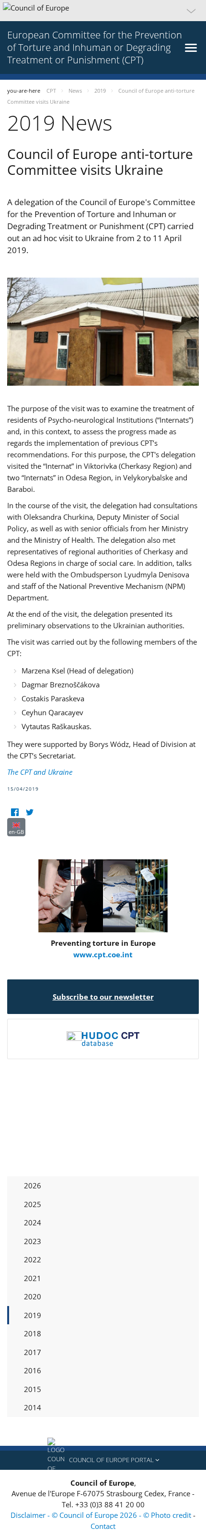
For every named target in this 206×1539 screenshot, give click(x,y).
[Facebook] (14, 812)
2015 (32, 1389)
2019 (32, 1315)
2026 (32, 1185)
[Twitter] (29, 812)
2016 (32, 1370)
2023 (32, 1241)
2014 (32, 1407)
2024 (32, 1222)
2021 (32, 1278)
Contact (103, 1526)
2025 (32, 1204)
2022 (32, 1259)
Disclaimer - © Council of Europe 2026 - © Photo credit (102, 1515)
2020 (32, 1296)
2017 (32, 1352)
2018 (32, 1333)
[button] (103, 10)
